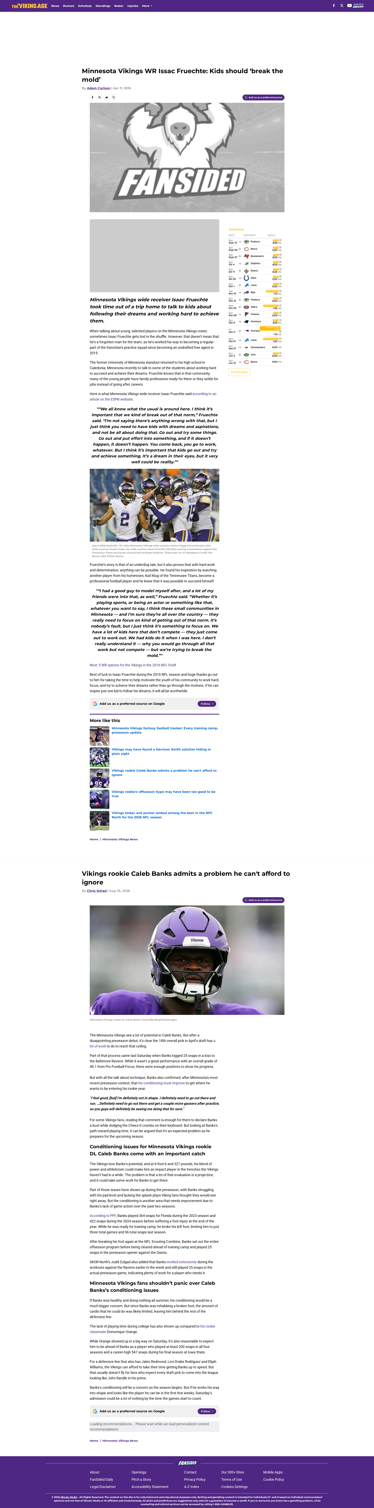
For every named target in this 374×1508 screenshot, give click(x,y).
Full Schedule (239, 372)
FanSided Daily (101, 1479)
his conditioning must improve (161, 1083)
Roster (118, 6)
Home (94, 839)
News (55, 6)
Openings (139, 1472)
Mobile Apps (273, 1472)
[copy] (113, 97)
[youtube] (349, 5)
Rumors (68, 6)
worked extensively (182, 1262)
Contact (190, 1472)
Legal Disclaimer (103, 1487)
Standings (103, 6)
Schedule (85, 6)
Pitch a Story (141, 1479)
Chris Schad (97, 891)
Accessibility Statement (150, 1487)
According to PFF (103, 1216)
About (94, 1472)
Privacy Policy (195, 1479)
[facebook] (334, 5)
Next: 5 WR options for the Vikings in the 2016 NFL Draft (133, 665)
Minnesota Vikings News (120, 839)
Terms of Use (231, 1479)
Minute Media (68, 1497)
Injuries (132, 6)
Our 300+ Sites (232, 1472)
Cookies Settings (234, 1487)
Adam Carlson (98, 88)
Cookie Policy (273, 1479)
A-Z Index (191, 1487)
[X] (341, 5)
